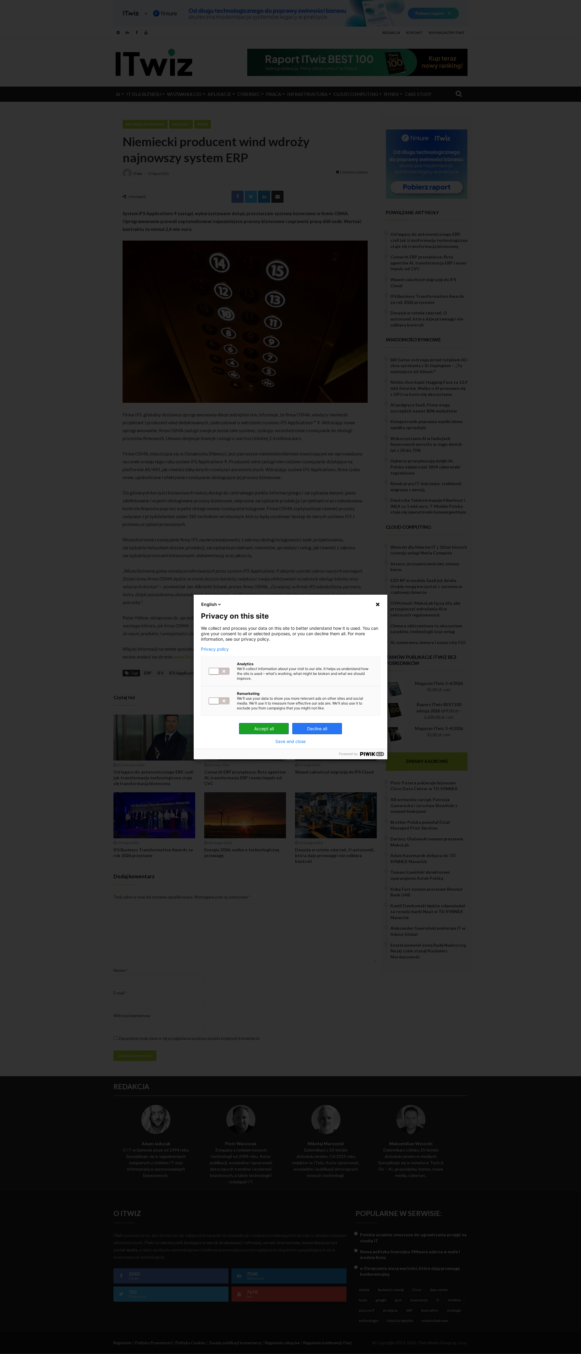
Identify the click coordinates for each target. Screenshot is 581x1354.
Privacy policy (215, 649)
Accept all (264, 728)
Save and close (290, 741)
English (209, 604)
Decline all (317, 728)
